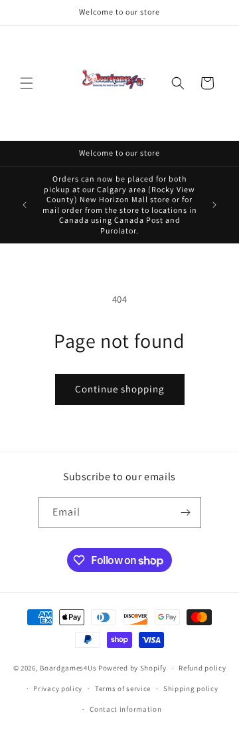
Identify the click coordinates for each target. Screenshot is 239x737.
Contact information (125, 709)
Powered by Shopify (132, 667)
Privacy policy (57, 688)
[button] (26, 83)
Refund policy (202, 667)
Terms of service (123, 688)
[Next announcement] (214, 205)
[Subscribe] (185, 512)
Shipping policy (190, 688)
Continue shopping (120, 388)
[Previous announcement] (24, 205)
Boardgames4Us (68, 667)
